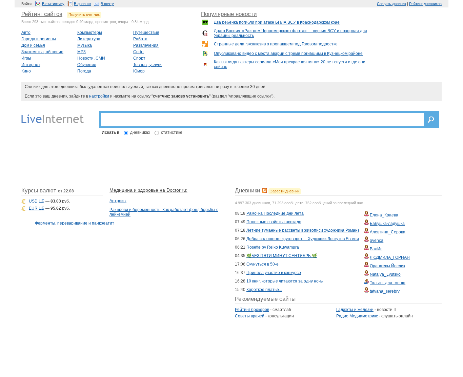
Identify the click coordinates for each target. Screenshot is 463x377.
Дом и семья (33, 45)
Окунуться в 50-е (262, 264)
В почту (107, 4)
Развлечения (146, 45)
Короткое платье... (264, 289)
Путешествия (146, 32)
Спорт (139, 58)
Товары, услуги (147, 64)
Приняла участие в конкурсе (273, 272)
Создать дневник (391, 4)
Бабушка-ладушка (387, 223)
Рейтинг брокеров (252, 309)
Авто (26, 32)
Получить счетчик (84, 15)
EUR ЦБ (36, 208)
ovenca (376, 240)
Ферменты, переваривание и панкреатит (74, 223)
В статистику (53, 4)
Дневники (247, 190)
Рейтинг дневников (425, 4)
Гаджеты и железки (355, 309)
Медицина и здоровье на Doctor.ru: (148, 190)
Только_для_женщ (387, 282)
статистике (171, 132)
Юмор (139, 71)
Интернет (30, 64)
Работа (140, 39)
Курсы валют (38, 190)
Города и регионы (38, 39)
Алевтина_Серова (387, 232)
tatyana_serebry (385, 291)
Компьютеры (89, 32)
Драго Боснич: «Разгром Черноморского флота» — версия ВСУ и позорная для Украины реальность (290, 33)
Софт (138, 51)
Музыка (84, 45)
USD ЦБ (36, 201)
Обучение (86, 64)
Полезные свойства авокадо (273, 221)
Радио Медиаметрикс (357, 316)
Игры (26, 58)
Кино (26, 71)
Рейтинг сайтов (41, 14)
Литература (88, 39)
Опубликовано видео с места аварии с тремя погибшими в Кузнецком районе (288, 53)
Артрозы (117, 200)
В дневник (82, 4)
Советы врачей (249, 316)
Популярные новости (229, 14)
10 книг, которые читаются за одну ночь (284, 281)
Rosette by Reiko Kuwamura (272, 247)
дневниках (140, 132)
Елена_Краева (384, 215)
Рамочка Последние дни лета (275, 213)
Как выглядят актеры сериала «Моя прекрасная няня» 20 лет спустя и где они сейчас (289, 64)
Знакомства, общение (42, 51)
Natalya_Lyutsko (385, 274)
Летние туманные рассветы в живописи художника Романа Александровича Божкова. (328, 230)
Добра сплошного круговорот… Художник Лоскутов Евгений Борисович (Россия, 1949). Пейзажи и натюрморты (353, 238)
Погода (84, 71)
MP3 (81, 51)
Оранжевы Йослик (387, 266)
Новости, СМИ (91, 58)
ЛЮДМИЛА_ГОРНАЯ (390, 257)
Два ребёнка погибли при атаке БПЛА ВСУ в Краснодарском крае (277, 22)
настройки (99, 96)
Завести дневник (284, 191)
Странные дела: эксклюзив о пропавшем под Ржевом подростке (276, 44)
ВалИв (376, 249)
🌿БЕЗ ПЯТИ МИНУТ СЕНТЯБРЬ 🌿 (281, 255)
